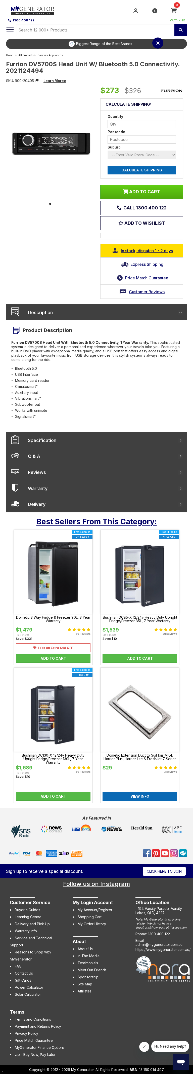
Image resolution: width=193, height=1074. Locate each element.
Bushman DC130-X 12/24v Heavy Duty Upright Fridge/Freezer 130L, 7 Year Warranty (53, 759)
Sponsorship (88, 977)
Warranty (37, 488)
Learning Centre (28, 917)
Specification (42, 440)
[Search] (180, 30)
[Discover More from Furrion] (171, 91)
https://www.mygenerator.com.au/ (162, 949)
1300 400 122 (23, 20)
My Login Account (93, 902)
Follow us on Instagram (96, 883)
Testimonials (88, 963)
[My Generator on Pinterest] (156, 853)
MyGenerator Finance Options (40, 1047)
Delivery (36, 504)
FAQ (18, 966)
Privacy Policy (26, 1033)
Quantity (115, 116)
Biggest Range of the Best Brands (104, 44)
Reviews (37, 472)
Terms (17, 1012)
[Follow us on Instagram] (174, 853)
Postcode (116, 132)
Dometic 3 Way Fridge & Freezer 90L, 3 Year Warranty (53, 619)
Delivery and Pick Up (32, 924)
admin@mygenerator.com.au (158, 944)
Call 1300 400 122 (144, 207)
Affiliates (84, 991)
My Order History (92, 924)
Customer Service (30, 902)
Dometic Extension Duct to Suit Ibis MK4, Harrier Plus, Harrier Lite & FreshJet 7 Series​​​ (140, 757)
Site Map (85, 984)
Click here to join (164, 871)
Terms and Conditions (33, 1019)
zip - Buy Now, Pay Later (35, 1054)
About (79, 941)
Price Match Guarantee (34, 1040)
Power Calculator (29, 987)
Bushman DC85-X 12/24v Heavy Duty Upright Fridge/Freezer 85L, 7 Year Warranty (140, 619)
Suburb (114, 147)
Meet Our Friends (92, 970)
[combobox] (95, 30)
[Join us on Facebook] (147, 853)
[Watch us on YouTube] (165, 853)
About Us (85, 949)
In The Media (89, 956)
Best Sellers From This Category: (96, 521)
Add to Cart (53, 658)
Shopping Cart (90, 917)
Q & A (34, 456)
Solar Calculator (28, 994)
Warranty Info (26, 931)
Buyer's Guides (27, 910)
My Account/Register (95, 910)
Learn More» (54, 81)
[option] (100, 44)
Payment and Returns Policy (38, 1026)
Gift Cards (23, 980)
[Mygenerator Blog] (183, 853)
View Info (139, 796)
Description (40, 312)
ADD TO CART (144, 191)
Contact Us (24, 973)
